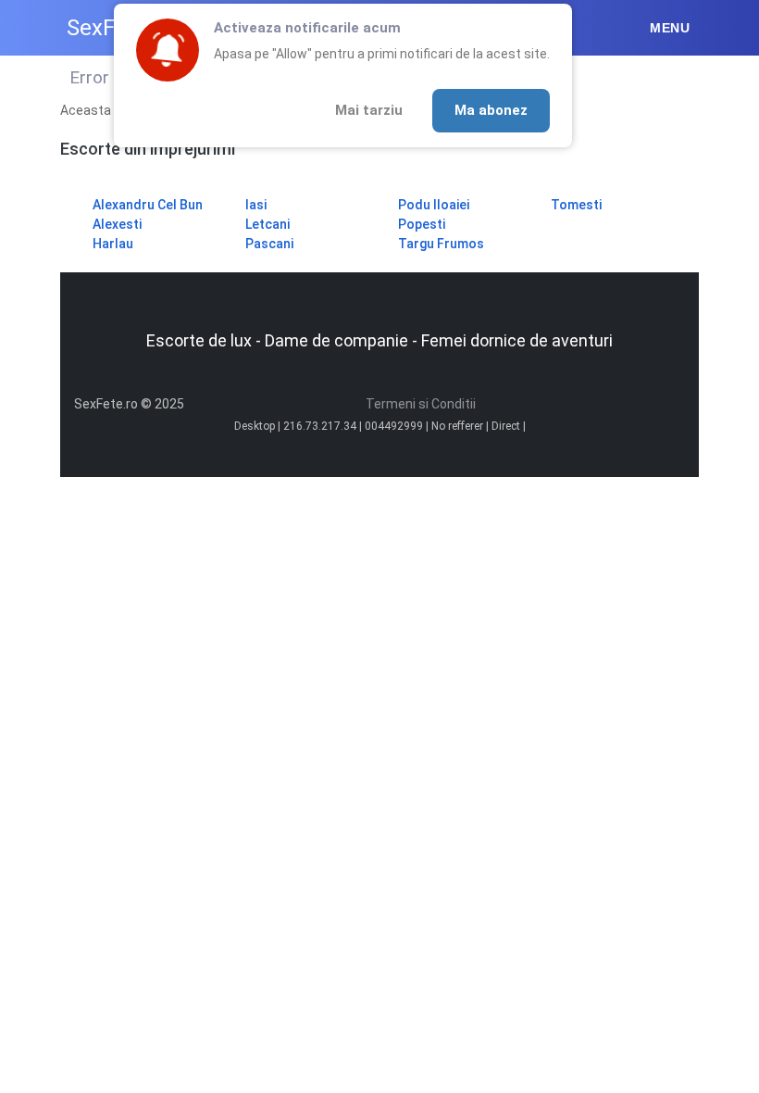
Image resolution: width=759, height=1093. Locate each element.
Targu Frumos (441, 243)
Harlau (113, 243)
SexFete (107, 28)
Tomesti (576, 204)
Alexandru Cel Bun (148, 204)
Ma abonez (491, 110)
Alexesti (117, 224)
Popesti (421, 224)
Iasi (256, 204)
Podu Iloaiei (433, 204)
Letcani (267, 224)
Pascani (269, 243)
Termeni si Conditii (421, 403)
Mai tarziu (369, 110)
